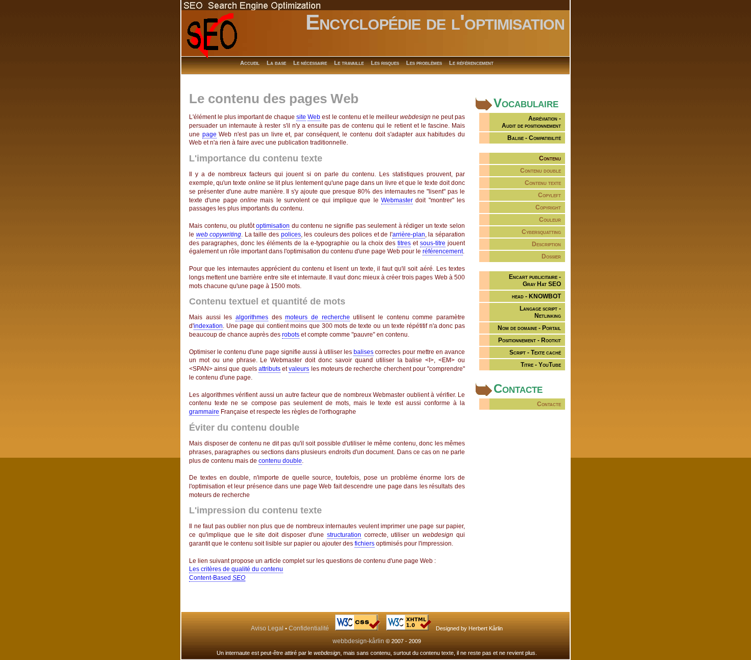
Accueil (250, 63)
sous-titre (432, 243)
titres (404, 243)
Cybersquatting (541, 231)
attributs (269, 368)
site (301, 117)
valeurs (299, 368)
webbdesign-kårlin (358, 641)
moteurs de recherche (317, 317)
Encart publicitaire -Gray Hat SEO (535, 280)
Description (546, 244)
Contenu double (540, 170)
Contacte (549, 404)
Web (314, 117)
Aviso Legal (267, 628)
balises (363, 352)
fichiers (364, 543)
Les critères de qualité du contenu (236, 569)
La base (276, 63)
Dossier (551, 256)
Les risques (385, 63)
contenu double (280, 460)
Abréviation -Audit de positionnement (531, 122)
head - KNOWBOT (536, 296)
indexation (208, 325)
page (209, 134)
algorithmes (252, 317)
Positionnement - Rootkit (529, 340)
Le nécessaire (310, 63)
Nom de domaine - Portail (529, 328)
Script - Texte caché (535, 352)
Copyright (548, 207)
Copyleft (549, 195)
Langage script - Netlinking (540, 312)
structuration (344, 534)
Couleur (550, 219)
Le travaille (349, 63)
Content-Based (217, 577)
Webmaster (397, 200)
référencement (443, 251)
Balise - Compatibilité (534, 138)
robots (290, 334)
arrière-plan (408, 234)
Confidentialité (309, 628)
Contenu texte (543, 182)
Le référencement (471, 63)
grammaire (204, 411)
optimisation (273, 225)
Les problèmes (424, 63)
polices (291, 234)
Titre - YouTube (541, 364)
